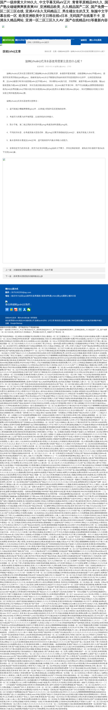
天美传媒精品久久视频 (28, 651)
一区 (70, 375)
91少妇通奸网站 (84, 637)
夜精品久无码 (55, 401)
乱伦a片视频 (84, 367)
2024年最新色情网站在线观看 (45, 484)
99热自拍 (56, 666)
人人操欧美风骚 (97, 637)
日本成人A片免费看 (11, 463)
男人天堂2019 (69, 663)
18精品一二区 (89, 675)
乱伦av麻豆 (72, 604)
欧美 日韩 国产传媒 (11, 647)
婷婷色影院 (15, 651)
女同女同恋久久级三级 (38, 628)
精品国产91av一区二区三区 (51, 640)
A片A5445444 (40, 379)
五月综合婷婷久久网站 (44, 568)
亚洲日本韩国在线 (64, 601)
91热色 (35, 360)
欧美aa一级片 (28, 406)
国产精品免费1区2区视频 (47, 618)
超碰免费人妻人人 (7, 437)
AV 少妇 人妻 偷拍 (78, 630)
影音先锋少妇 (63, 694)
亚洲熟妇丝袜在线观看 (84, 475)
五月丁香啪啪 (62, 604)
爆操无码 (72, 389)
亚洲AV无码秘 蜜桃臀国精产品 (21, 425)
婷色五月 (9, 604)
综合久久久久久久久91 (40, 401)
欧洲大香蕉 (42, 441)
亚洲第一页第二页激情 (87, 566)
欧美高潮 (60, 678)
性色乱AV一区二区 (83, 444)
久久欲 (26, 585)
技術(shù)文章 (63, 51)
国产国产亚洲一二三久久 (38, 604)
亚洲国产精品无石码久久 (82, 413)
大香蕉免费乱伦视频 (91, 441)
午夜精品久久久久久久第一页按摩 (19, 573)
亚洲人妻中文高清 (51, 685)
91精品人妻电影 (91, 489)
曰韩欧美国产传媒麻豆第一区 (39, 460)
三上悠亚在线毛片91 (29, 355)
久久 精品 (36, 413)
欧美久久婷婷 (23, 594)
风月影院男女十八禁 (29, 554)
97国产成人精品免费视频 (76, 470)
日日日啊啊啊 (53, 551)
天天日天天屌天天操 (91, 403)
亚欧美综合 (88, 589)
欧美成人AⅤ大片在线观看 (34, 515)
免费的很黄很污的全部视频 (76, 360)
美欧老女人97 (55, 563)
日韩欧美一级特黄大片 (23, 413)
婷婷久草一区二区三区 (11, 589)
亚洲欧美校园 (83, 460)
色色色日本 (31, 437)
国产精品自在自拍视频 (88, 453)
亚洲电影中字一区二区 (32, 351)
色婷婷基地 (62, 709)
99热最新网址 (59, 568)
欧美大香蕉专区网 (9, 597)
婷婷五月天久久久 (42, 367)
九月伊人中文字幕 (76, 420)
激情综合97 (45, 418)
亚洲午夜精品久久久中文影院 (72, 563)
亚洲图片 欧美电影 (72, 382)
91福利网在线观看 (45, 439)
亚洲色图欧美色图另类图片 (57, 427)
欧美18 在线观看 (100, 353)
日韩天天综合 (23, 506)
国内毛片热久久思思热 (48, 365)
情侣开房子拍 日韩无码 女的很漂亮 (93, 422)
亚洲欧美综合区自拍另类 (50, 465)
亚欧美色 (12, 360)
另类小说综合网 (65, 597)
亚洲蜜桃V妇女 (18, 566)
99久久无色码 (14, 480)
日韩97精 (80, 427)
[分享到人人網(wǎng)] (24, 309)
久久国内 (98, 687)
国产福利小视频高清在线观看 (11, 501)
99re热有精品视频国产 (11, 456)
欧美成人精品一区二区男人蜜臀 (61, 651)
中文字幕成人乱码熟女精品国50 (81, 396)
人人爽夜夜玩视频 (46, 644)
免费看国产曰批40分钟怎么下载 (75, 499)
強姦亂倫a (13, 496)
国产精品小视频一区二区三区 (37, 475)
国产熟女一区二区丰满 (65, 384)
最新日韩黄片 (88, 353)
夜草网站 (96, 346)
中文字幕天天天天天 (86, 577)
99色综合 (39, 403)
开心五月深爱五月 (9, 697)
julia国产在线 (98, 477)
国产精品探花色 (62, 690)
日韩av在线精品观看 (15, 530)
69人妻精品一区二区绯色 (47, 699)
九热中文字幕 (90, 494)
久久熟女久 (17, 554)
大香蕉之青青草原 (27, 542)
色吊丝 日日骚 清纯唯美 (98, 656)
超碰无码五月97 (9, 570)
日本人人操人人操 (56, 663)
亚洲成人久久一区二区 (17, 487)
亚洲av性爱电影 (74, 355)
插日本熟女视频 (28, 649)
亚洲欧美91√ (73, 566)
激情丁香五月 (9, 520)
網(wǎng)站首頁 (8, 41)
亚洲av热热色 (9, 451)
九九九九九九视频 (27, 508)
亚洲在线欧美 (18, 432)
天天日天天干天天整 (75, 628)
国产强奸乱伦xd (20, 437)
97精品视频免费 (71, 678)
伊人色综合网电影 (46, 582)
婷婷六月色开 (13, 558)
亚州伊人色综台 (45, 625)
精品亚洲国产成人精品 (36, 656)
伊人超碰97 (95, 573)
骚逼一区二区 (9, 630)
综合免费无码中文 (44, 606)
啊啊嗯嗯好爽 (89, 537)
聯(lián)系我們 (95, 41)
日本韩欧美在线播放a (68, 573)
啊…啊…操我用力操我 (18, 499)
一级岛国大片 (54, 649)
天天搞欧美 (87, 418)
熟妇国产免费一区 (97, 482)
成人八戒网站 (102, 673)
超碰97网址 (50, 396)
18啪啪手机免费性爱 (60, 439)
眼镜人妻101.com (61, 449)
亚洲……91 (90, 597)
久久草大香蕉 (30, 546)
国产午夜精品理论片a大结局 (53, 468)
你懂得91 (67, 513)
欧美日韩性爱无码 (32, 570)
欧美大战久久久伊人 (73, 434)
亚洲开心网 (29, 494)
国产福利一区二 (21, 418)
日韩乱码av (35, 365)
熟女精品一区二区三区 (8, 663)
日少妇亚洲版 (8, 465)
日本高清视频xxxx (56, 475)
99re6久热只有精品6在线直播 (57, 420)
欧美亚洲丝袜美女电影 (94, 630)
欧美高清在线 (84, 611)
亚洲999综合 (55, 477)
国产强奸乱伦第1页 (7, 527)
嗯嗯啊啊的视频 (10, 398)
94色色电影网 (71, 558)
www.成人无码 (13, 534)
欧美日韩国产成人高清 (67, 451)
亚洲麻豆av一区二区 (39, 637)
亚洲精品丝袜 (69, 580)
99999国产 (27, 616)
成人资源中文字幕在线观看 (91, 370)
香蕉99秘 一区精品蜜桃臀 (59, 494)
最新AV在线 (58, 492)
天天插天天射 (58, 489)
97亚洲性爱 (96, 418)
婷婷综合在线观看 (30, 441)
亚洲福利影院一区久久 (51, 611)
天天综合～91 (39, 608)
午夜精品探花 (19, 539)
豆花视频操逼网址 (81, 344)
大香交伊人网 (91, 673)
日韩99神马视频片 (16, 477)
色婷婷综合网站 (78, 489)
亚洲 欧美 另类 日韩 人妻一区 (22, 671)
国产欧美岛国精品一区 (8, 336)
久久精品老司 (42, 558)
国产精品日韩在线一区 (37, 506)
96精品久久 (90, 599)
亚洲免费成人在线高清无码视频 (47, 599)
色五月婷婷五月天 (12, 508)
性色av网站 (4, 642)
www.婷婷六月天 (73, 525)
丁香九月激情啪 (24, 563)
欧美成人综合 (85, 449)
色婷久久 (3, 530)
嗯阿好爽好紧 (86, 379)
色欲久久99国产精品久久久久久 (16, 353)
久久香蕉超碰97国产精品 (42, 489)
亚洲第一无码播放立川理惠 (61, 413)
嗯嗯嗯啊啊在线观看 (87, 542)
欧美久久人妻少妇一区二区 (92, 348)
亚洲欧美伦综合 (10, 582)
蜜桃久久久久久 (66, 599)
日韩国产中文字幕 (84, 496)
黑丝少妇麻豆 (14, 396)
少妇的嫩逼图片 (32, 680)
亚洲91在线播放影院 (69, 556)
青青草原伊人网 (13, 542)
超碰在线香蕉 (56, 647)
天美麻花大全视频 (19, 511)
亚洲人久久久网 (36, 566)
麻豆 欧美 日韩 (71, 637)
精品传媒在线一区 (77, 494)
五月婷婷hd (62, 702)
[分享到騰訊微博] (20, 309)
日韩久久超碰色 (25, 534)
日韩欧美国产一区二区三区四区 (85, 651)
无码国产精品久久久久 (57, 444)
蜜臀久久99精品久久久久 (93, 563)
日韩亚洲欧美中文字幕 (90, 341)
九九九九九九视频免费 (17, 472)
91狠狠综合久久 (72, 687)
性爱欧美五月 (8, 575)
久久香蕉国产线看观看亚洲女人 (82, 620)
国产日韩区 (65, 523)
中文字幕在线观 (77, 668)
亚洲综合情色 (26, 523)
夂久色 (79, 451)
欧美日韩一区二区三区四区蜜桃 (45, 377)
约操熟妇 (17, 604)
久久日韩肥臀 (21, 620)
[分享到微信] (29, 309)
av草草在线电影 (91, 427)
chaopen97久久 (100, 480)
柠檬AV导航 (40, 546)
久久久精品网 (37, 456)
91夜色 (28, 694)
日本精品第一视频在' (72, 480)
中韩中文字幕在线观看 (12, 649)
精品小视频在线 (90, 365)
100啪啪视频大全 (78, 601)
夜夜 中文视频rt (93, 437)
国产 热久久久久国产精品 (96, 499)
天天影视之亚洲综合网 (67, 682)
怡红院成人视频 (69, 475)
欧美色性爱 (56, 656)
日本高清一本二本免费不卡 (58, 539)
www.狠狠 (33, 613)
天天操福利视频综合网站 (96, 470)
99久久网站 (10, 418)
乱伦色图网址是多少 (15, 644)
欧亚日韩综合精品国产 (76, 520)
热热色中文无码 (29, 403)
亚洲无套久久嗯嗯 (84, 539)
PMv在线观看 (80, 339)
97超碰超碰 (29, 630)
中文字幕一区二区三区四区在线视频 (45, 573)
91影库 (35, 690)
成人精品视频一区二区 (46, 341)
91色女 (46, 451)
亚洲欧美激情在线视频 (25, 449)
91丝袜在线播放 (89, 336)
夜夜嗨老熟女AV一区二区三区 (46, 406)
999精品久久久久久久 (48, 678)
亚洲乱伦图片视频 (76, 694)
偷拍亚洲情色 (18, 372)
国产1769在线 (56, 675)
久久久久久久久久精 (99, 468)
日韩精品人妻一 (60, 346)
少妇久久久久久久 (64, 365)
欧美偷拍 (99, 647)
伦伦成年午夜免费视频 (69, 401)
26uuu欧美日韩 (52, 709)
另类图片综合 (45, 408)
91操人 (104, 384)
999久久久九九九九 (70, 692)
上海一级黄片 (32, 487)
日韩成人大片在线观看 (53, 446)
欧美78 (7, 453)
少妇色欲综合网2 (12, 580)
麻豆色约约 (29, 556)
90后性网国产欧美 (96, 678)
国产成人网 (33, 673)
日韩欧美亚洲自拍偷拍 (62, 391)
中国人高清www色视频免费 (34, 530)
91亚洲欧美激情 (23, 642)
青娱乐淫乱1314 (94, 389)
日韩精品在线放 (87, 480)
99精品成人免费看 (19, 611)
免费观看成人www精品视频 (72, 418)
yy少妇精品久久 (24, 365)
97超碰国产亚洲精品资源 (17, 685)
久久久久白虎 (19, 420)
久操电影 (98, 451)
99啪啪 (2, 573)
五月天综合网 (37, 468)
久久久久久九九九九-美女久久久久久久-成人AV (18, 444)
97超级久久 (72, 544)
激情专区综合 (35, 408)
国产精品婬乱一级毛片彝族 (57, 379)
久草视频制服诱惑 (7, 379)
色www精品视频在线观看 (9, 363)
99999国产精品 (47, 492)
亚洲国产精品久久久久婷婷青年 (78, 644)
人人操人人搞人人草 (11, 699)
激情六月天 (71, 444)
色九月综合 (24, 463)
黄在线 (41, 410)
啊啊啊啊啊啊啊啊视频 (86, 692)
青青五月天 (76, 370)
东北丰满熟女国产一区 (79, 410)
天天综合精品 (30, 577)
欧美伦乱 (36, 640)
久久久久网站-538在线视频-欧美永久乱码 (84, 518)
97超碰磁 (25, 348)
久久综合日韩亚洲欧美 (71, 446)
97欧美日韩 (39, 556)
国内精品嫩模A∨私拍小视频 (62, 606)
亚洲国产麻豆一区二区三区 (85, 439)
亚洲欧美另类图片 (30, 375)
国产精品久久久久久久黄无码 (22, 377)
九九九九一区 (24, 410)
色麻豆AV (48, 575)
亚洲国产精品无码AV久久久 (90, 561)
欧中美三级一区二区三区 (52, 589)
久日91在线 (72, 482)
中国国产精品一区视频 (72, 546)
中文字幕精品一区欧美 (47, 690)
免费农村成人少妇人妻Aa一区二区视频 (20, 568)
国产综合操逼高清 (11, 635)
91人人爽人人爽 (98, 608)
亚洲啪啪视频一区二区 (76, 582)
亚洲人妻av (87, 398)
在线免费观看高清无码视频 (86, 532)
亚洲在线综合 (98, 618)
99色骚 (73, 432)
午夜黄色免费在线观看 (28, 699)
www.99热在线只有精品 (82, 608)
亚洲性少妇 (94, 549)
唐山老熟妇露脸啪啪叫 (56, 637)
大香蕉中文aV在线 (80, 437)
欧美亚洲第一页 (77, 441)
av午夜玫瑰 (80, 663)
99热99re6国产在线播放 (92, 699)
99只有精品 (57, 472)
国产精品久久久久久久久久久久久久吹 (53, 482)
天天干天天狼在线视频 (59, 613)
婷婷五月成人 (98, 589)
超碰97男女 (24, 396)
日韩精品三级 (5, 494)
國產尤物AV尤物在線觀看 (27, 618)
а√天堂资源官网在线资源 (65, 341)
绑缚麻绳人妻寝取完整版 (89, 530)
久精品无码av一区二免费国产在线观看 (17, 427)
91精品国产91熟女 (73, 453)
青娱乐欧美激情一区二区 (54, 580)
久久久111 (75, 632)
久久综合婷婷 (66, 477)
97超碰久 (80, 432)
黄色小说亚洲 (45, 413)
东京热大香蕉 (93, 594)
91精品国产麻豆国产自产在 (48, 429)
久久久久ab (55, 408)
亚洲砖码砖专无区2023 (54, 546)
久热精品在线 (5, 389)
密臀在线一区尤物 (62, 673)
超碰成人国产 (43, 651)
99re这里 (87, 668)
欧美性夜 (101, 663)
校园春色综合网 (63, 389)
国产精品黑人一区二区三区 (84, 685)
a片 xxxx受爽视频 (73, 530)
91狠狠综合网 (65, 441)
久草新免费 (23, 673)
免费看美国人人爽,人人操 (54, 515)
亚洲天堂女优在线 (63, 506)
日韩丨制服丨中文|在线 (82, 375)
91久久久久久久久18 (48, 661)
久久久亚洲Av (102, 668)
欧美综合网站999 (12, 599)
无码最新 (89, 520)
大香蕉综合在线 (54, 534)
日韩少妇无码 (8, 616)
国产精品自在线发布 (32, 525)
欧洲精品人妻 (82, 389)
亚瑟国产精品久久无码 (48, 694)
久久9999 (8, 406)
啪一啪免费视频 (95, 401)
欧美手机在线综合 (79, 597)
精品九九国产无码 (21, 384)
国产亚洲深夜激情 (52, 544)
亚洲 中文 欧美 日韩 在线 (61, 370)
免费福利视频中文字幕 (26, 496)
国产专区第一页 (77, 537)
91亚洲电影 (62, 616)
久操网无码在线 (76, 429)
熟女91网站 (15, 513)
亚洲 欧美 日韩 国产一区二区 (26, 439)
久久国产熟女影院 (67, 654)
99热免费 (103, 554)
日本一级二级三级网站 (73, 387)
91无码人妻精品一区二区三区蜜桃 (52, 336)
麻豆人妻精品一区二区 (62, 537)
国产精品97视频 (45, 520)
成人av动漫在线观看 (71, 367)
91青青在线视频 (53, 503)
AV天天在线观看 (71, 468)
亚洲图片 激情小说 (24, 401)
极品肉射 (53, 616)
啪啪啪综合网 (91, 363)
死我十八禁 (47, 480)
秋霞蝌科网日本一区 (27, 580)
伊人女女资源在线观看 (24, 484)
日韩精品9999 (16, 339)
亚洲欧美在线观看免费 (58, 363)
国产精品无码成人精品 (52, 556)
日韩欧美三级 (73, 611)
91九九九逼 (66, 647)
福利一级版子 (82, 682)
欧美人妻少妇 (42, 620)
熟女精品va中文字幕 (37, 396)
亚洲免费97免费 (68, 339)
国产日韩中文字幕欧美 (38, 372)
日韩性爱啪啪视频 (20, 575)
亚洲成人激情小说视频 (26, 663)
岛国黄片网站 (93, 527)
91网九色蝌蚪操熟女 (98, 546)
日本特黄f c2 (90, 647)
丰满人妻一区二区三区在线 (18, 561)
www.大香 (49, 410)
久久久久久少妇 (88, 451)
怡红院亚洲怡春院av (98, 444)
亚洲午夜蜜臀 (79, 606)
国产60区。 (26, 551)
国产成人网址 (32, 647)
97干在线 (68, 437)
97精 (2, 549)
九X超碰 (78, 341)
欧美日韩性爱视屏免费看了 (60, 668)
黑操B (93, 668)
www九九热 (61, 496)
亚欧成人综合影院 (92, 623)
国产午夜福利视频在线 (67, 680)
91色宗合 (6, 377)
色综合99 (103, 441)
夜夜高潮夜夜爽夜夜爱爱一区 (84, 704)
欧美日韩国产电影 (14, 551)
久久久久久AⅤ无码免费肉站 (72, 589)
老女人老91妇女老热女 (44, 391)
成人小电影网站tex (74, 554)
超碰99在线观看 (40, 472)
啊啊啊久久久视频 (64, 484)
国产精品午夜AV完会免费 (62, 671)
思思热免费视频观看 (17, 625)
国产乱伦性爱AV (82, 656)
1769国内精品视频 (21, 465)
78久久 (98, 577)
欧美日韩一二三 (100, 492)
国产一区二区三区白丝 (97, 702)
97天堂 (32, 391)
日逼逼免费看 (11, 475)
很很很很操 (95, 375)
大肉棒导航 (40, 580)
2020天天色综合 (70, 515)
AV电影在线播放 (69, 532)
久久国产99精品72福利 (60, 398)
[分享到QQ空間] (11, 309)
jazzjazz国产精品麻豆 (8, 592)
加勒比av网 (78, 384)
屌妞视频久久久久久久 (81, 551)
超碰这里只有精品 (35, 561)
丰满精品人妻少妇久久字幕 (69, 422)
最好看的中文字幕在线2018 (68, 406)
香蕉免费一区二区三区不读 (71, 549)
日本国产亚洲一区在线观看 (93, 429)
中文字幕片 (39, 449)
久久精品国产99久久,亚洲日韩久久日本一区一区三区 (31, 687)
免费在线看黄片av (84, 472)
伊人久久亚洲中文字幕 (23, 527)
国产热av (103, 360)
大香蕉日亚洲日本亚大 (65, 570)
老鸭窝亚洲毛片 (84, 482)
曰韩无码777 (41, 518)
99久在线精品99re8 (55, 372)
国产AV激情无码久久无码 (87, 556)
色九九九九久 (94, 410)
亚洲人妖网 (34, 585)
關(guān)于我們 (20, 41)
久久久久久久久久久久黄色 (49, 654)
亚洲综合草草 (71, 415)
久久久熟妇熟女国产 (39, 551)
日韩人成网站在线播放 (64, 508)
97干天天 (58, 532)
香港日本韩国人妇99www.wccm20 (13, 606)
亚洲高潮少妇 (45, 675)
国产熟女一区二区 (11, 370)
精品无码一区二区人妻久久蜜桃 (41, 434)
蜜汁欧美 (67, 492)
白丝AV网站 (70, 661)
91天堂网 (44, 534)
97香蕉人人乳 (35, 363)
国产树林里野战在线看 (37, 594)
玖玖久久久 (15, 532)
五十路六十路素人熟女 (28, 632)
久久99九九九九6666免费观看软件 (16, 408)
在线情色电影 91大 (71, 372)
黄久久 (93, 644)
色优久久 (67, 489)
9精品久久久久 (42, 601)
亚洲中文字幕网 (32, 625)
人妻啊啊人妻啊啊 (58, 687)
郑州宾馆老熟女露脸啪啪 (41, 523)
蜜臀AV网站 (31, 499)
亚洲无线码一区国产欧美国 (54, 437)
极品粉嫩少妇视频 (42, 663)
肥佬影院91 (85, 525)
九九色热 (27, 394)
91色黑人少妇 (24, 635)
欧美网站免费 (66, 408)
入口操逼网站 (64, 429)
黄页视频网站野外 (9, 401)
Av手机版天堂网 (45, 398)
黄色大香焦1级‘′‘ (97, 539)
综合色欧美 (72, 427)
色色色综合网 (32, 606)
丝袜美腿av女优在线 (98, 640)
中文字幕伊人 (52, 518)
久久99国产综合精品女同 (60, 632)
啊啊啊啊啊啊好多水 (41, 494)
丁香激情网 (89, 377)
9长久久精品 (48, 346)
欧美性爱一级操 (28, 339)
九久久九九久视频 (28, 518)
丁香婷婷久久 (48, 456)
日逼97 (26, 372)
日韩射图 (74, 527)
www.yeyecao (8, 656)
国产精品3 (71, 642)
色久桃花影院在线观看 (31, 501)
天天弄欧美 (53, 601)
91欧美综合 (61, 661)
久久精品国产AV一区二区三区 (64, 575)
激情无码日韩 (96, 558)
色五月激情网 (16, 709)
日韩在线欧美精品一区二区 (73, 675)
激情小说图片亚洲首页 (66, 618)
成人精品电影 (99, 606)
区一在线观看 (100, 355)
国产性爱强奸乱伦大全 (68, 706)
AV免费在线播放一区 (28, 513)
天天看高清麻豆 (34, 465)
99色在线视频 (42, 499)
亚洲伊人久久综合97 (45, 375)
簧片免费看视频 (26, 480)
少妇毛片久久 (91, 339)
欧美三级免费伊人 (82, 654)
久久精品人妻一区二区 (43, 666)
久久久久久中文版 (31, 398)
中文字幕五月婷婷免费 (77, 534)
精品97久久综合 (54, 585)
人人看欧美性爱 (42, 444)
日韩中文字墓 (60, 415)
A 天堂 (47, 477)
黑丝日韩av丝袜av (97, 551)
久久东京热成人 (53, 441)
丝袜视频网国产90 (99, 661)
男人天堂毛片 (53, 682)
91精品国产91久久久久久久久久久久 (50, 577)
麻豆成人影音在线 (74, 348)
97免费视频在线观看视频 (48, 680)
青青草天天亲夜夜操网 (35, 685)
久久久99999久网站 (77, 523)
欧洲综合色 (57, 692)
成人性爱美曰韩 (100, 475)
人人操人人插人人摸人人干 (82, 477)
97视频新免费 (87, 625)
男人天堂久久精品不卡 (74, 346)
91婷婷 (20, 344)
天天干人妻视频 (92, 601)
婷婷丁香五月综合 (44, 344)
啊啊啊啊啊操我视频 (59, 625)
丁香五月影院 (89, 628)
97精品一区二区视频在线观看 (59, 432)
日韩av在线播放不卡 (99, 503)
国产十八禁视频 (78, 365)
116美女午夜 (72, 501)
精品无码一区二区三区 (38, 348)
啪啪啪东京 (31, 601)
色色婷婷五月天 (44, 613)
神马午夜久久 (48, 566)
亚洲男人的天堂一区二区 (9, 482)
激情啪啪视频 (73, 587)
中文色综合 (8, 525)
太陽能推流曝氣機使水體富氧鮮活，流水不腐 (33, 270)
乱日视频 (78, 353)
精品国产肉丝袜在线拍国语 (16, 666)
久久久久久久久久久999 (36, 511)
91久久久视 (57, 527)
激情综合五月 (74, 449)
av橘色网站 (19, 515)
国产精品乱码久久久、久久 (24, 379)
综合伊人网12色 (81, 570)
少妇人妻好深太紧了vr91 (81, 503)
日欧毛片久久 (19, 525)
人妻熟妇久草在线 (87, 355)
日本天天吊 (83, 527)
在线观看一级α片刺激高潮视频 (71, 666)
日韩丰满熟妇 (56, 418)
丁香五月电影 (100, 344)
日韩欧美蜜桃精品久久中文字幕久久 (46, 425)
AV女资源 (83, 406)
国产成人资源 (85, 463)
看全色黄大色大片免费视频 (45, 508)
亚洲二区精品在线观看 (45, 415)
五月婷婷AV (93, 460)
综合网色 (78, 336)
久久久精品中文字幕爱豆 (19, 446)
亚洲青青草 (103, 527)
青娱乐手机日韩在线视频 (12, 367)
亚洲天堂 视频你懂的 (87, 687)
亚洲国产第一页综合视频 (76, 592)
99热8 (8, 489)
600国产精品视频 (17, 494)
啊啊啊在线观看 (93, 360)
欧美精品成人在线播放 (46, 673)
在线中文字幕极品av (65, 377)
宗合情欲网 (34, 336)
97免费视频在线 (19, 692)
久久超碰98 (55, 523)
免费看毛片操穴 (100, 377)
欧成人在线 (44, 623)
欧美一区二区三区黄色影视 (35, 420)
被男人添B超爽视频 (34, 611)
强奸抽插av (37, 480)
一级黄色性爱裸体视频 (32, 492)
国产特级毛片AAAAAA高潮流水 (61, 487)
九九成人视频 (27, 706)
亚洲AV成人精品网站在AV (15, 680)
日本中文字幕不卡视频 (8, 594)
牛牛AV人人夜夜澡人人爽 (9, 675)
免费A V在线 (15, 389)
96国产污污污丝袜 (18, 489)
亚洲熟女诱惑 (5, 671)
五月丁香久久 (9, 515)
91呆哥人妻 (23, 544)
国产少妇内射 (61, 592)
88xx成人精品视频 (39, 427)
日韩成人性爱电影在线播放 (50, 501)
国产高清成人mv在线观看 (57, 628)
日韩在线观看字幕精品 (12, 608)
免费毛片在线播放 (69, 472)
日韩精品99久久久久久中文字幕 (94, 434)
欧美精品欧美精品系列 (38, 635)
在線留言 (83, 40)
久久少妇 (76, 487)
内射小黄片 (86, 546)
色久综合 (64, 396)
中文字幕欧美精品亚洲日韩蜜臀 (53, 351)
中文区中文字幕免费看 (36, 709)
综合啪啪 (6, 537)
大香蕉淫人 (36, 537)
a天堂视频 (36, 534)
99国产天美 (34, 410)
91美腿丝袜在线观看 (29, 389)
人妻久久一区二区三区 (88, 382)
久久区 (58, 396)
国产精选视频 (9, 439)
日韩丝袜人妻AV (58, 480)
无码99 (21, 546)
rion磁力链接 (42, 682)
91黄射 (15, 673)
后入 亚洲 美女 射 (22, 613)
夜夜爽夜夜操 (20, 520)
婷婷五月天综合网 (15, 348)
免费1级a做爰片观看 (31, 678)
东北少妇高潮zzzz (30, 341)
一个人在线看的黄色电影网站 (65, 456)
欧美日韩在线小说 (61, 375)
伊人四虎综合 (94, 501)
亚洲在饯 (63, 544)
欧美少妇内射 (59, 382)
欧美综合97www (26, 640)
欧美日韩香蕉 (79, 377)
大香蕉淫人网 (99, 706)
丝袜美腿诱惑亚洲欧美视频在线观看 (79, 351)
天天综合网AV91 (37, 587)
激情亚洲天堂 (83, 501)
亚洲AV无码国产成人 (34, 382)
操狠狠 (2, 506)
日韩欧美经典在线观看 (95, 680)
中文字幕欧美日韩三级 (59, 659)
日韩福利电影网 (24, 358)
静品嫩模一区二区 (56, 367)
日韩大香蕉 (95, 449)
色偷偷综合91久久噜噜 (57, 558)
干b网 (77, 618)
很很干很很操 (21, 601)
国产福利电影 (79, 623)
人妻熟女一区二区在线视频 (13, 375)
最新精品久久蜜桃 (75, 699)
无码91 (64, 566)
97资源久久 (83, 702)
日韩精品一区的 (36, 702)
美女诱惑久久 (49, 532)
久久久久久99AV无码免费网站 (36, 539)
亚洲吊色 (29, 472)
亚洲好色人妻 (86, 458)
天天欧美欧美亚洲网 (31, 644)
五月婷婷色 (76, 458)
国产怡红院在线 (86, 618)
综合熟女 (14, 544)
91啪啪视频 (45, 363)
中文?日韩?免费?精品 (21, 628)
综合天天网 (4, 355)
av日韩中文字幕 (44, 647)
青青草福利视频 (76, 398)
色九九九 (72, 539)
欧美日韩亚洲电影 (90, 420)
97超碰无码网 (73, 659)
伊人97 (28, 468)
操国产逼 (93, 654)
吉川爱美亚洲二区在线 (93, 432)
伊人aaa (29, 489)
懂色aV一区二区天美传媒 (86, 649)
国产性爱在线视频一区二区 (14, 503)
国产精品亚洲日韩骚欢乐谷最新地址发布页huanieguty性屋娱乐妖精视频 (58, 358)
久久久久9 (4, 472)
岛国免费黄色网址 (11, 410)
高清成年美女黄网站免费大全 (80, 613)
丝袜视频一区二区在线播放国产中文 (45, 706)
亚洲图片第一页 (6, 628)
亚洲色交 (22, 647)
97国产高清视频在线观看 (12, 661)
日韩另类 (64, 534)
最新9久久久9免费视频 (80, 513)
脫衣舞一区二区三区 (36, 446)
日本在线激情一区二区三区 (34, 477)
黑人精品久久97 (60, 470)
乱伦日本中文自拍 (84, 604)
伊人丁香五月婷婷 (71, 568)
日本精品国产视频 (65, 551)
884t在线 (24, 434)
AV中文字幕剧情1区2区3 (46, 389)
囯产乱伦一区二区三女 (16, 468)
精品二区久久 (48, 561)
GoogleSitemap (16, 323)
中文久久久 (8, 549)
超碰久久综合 (83, 401)
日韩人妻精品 (82, 415)
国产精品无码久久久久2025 (20, 537)
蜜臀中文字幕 (14, 659)
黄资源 (41, 697)
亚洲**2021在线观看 (77, 690)
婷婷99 (64, 501)
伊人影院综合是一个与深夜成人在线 (13, 470)
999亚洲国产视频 (14, 706)
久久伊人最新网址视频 (83, 580)
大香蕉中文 (24, 391)
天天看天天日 (90, 690)
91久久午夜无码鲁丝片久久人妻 (95, 387)
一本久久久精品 (92, 534)
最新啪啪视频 (52, 525)
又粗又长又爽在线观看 (53, 339)
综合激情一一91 (34, 418)
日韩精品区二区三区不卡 (57, 348)
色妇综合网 (85, 487)
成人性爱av (12, 449)
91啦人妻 (20, 398)
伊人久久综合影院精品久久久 (69, 463)
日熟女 (63, 542)
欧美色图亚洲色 (29, 432)
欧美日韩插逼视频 (55, 499)
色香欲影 (73, 697)
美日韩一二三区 (47, 537)
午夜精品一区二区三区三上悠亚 (23, 458)
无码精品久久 (25, 587)
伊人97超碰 (83, 425)
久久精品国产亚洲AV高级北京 (56, 587)
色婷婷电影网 (48, 382)
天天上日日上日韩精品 (76, 363)
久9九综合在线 (95, 506)
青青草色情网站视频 (11, 587)
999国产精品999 (44, 632)
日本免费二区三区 (59, 554)
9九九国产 (94, 487)
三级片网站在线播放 (35, 532)
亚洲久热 (96, 554)
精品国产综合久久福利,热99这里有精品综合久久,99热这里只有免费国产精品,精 (61, 394)
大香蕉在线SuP (41, 458)
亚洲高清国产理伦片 (24, 360)
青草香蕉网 (102, 651)
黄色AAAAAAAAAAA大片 (39, 642)
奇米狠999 (66, 527)
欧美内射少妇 (44, 360)
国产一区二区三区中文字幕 (55, 530)
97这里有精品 (8, 518)
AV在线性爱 (4, 654)
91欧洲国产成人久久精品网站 (14, 694)
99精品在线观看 (74, 379)
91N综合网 (23, 370)
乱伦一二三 (70, 336)
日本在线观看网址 (78, 647)
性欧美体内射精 (79, 508)
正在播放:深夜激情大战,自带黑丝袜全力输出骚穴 (89, 391)
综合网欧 (35, 675)
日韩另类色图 (83, 678)
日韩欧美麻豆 (41, 432)
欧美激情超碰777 (83, 573)
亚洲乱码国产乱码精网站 (28, 482)
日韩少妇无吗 (84, 372)
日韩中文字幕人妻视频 (75, 403)
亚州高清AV (19, 630)
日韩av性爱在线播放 (85, 697)
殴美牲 (27, 566)
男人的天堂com (68, 353)
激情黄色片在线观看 (13, 668)
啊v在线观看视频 (74, 616)
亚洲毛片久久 (14, 632)
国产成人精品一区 (51, 697)
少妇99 (43, 525)
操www (71, 439)
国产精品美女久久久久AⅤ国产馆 (67, 511)
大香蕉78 (30, 666)
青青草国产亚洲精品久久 (29, 659)
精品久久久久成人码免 (22, 637)
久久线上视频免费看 (99, 604)
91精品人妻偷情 (84, 558)
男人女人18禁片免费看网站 (26, 682)
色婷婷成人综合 (43, 513)
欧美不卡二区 (43, 487)
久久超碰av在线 (59, 434)
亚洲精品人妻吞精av (59, 520)
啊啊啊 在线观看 (28, 367)
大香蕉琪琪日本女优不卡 (81, 640)
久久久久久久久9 (30, 344)
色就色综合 (89, 465)
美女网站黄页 (73, 702)
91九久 (67, 410)
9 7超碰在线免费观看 (68, 649)
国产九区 (55, 422)
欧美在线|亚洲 (82, 544)
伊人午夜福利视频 (44, 554)
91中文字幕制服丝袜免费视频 (25, 549)
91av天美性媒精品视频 (69, 425)
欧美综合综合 (49, 449)
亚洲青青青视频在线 (57, 360)
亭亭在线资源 (99, 520)
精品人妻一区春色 (92, 582)
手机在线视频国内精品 (36, 544)
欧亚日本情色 (91, 358)
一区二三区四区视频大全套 (62, 704)
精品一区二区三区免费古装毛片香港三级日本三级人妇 (68, 635)
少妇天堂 (35, 616)
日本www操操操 (91, 663)
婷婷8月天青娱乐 (10, 365)
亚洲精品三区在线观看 (88, 659)
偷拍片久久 (94, 372)
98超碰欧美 (62, 525)
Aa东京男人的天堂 (98, 472)
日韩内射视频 (45, 659)
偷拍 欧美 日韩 (20, 451)
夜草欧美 (85, 549)
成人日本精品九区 (39, 503)
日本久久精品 (42, 470)
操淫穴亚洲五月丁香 (10, 460)
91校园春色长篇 (32, 520)
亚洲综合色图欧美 (51, 608)
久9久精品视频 (11, 506)
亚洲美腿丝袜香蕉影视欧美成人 (39, 370)
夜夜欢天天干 (45, 616)
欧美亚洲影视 (89, 585)
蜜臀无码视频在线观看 (14, 492)
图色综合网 (39, 542)
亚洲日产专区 (22, 697)
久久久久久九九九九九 (88, 632)
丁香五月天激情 (15, 355)
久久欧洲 (23, 532)
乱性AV (51, 470)
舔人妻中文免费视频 (85, 706)
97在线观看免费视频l (29, 415)
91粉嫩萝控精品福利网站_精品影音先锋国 (21, 429)
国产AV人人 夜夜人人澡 (95, 484)
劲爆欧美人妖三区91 (80, 671)
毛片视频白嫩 (63, 699)
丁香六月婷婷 (100, 642)
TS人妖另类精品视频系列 (96, 592)
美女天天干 (23, 460)
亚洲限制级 (89, 606)
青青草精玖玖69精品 (10, 546)
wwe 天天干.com (9, 613)
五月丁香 (100, 649)
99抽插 (24, 709)
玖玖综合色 (52, 604)
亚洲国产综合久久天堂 (47, 570)
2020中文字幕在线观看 (92, 384)
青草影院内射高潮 (39, 387)
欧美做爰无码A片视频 (52, 542)
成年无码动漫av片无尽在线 (58, 620)
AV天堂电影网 (60, 403)
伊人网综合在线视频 (83, 661)
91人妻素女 (4, 425)
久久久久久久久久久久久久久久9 (39, 704)
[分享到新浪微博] (16, 309)
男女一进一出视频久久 (11, 415)
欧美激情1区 (31, 620)
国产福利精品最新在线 (14, 351)
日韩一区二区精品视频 (98, 525)
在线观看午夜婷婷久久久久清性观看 (35, 668)
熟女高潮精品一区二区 (42, 422)
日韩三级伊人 (34, 463)
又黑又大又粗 (21, 704)
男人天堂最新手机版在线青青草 (48, 549)
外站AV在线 (24, 363)
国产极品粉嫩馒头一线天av (14, 577)
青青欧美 (87, 666)
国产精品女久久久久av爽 (46, 592)
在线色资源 (99, 537)
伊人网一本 (32, 470)
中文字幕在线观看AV (24, 387)
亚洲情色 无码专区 (60, 582)
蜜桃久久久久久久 (7, 678)
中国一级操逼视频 (71, 577)
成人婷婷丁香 (81, 680)
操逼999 (41, 355)
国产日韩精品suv (26, 422)
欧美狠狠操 (39, 339)
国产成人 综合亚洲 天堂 (85, 642)
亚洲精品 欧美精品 (42, 649)
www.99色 (36, 694)
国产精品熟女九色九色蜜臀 (44, 630)
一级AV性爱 (56, 344)
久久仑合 (12, 642)
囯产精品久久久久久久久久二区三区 (39, 692)
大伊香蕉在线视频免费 (68, 460)
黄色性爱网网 (88, 694)
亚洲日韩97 (54, 451)
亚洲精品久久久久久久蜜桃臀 (31, 589)
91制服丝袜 (75, 492)
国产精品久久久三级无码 (43, 671)
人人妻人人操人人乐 (15, 441)
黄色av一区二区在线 (34, 451)
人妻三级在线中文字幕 (55, 387)
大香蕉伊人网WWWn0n (28, 558)
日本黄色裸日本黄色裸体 (26, 592)
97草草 (91, 344)
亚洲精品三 (18, 678)
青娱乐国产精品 (79, 599)
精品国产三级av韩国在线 (42, 527)
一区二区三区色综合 (77, 673)
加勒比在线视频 (24, 336)
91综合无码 (21, 475)
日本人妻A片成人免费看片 (97, 570)
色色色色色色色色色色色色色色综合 (42, 384)
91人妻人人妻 (25, 456)
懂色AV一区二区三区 (8, 387)
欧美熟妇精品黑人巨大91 (90, 616)
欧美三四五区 (59, 410)
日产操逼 (24, 604)
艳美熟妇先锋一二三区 (50, 597)
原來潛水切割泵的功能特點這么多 (28, 276)
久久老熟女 (50, 511)
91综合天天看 (64, 697)
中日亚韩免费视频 (66, 685)
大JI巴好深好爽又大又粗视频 (83, 408)
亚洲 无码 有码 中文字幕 (80, 506)
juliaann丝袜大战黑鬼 (12, 434)
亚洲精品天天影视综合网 (13, 341)
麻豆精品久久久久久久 (58, 642)
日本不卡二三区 (17, 585)
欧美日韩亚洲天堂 (56, 513)
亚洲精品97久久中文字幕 (95, 508)
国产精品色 (88, 346)
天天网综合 (18, 616)
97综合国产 (19, 570)
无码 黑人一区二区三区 (30, 654)
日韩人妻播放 (63, 518)
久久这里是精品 (92, 523)
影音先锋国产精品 (16, 403)
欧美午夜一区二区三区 (31, 453)
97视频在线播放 (16, 453)
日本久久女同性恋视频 (14, 702)
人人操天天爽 (33, 697)
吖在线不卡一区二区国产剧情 (72, 585)
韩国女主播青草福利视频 (39, 563)
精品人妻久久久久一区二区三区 (88, 456)
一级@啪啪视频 (60, 644)
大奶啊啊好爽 (71, 496)
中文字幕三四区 (73, 542)
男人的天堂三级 (26, 675)
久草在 (48, 656)
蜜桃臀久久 (35, 623)
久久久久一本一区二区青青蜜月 (53, 453)
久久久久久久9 (55, 623)
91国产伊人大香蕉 (68, 656)
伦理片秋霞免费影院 (54, 353)
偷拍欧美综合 (17, 406)
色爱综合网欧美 (67, 344)
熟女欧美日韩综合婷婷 (37, 353)
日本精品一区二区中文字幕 (89, 587)
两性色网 (57, 566)
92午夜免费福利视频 (63, 630)
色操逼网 (39, 437)
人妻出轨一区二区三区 (48, 463)
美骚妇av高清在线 (7, 556)
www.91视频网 (65, 503)
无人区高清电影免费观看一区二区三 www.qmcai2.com (67, 594)
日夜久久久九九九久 (55, 458)
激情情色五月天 (13, 391)
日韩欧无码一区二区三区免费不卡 (66, 561)
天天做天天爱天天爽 (83, 575)
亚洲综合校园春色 (78, 484)
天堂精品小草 (93, 682)
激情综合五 (4, 659)
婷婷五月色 (66, 640)
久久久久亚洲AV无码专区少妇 (89, 515)
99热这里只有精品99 (36, 575)
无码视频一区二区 (74, 625)
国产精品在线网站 (20, 656)
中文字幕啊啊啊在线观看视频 (56, 355)
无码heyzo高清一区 (27, 599)
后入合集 (67, 458)
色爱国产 (28, 503)
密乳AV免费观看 (25, 690)
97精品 (49, 472)
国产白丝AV (4, 446)
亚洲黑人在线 (49, 403)
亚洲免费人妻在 (50, 496)
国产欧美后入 (19, 556)
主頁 (54, 51)
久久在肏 (63, 611)
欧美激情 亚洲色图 (87, 446)
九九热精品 (4, 477)
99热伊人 (92, 635)
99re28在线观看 (87, 492)
